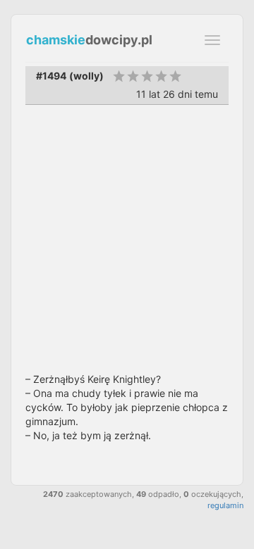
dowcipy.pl (89, 39)
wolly (86, 76)
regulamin (225, 505)
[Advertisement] (127, 238)
